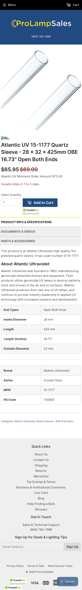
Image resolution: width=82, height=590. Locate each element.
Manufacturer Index (60, 565)
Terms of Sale (35, 565)
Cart (75, 5)
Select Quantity (11, 194)
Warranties (41, 476)
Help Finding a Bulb (41, 504)
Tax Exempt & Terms (41, 482)
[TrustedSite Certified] (31, 211)
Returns (41, 471)
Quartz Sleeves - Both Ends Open (54, 421)
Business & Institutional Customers (41, 487)
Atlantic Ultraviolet (24, 421)
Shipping (41, 465)
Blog (41, 498)
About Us (41, 454)
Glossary (41, 509)
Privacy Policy (15, 565)
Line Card (41, 493)
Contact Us (41, 460)
